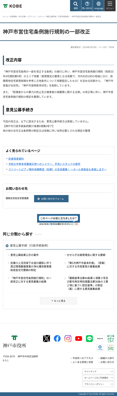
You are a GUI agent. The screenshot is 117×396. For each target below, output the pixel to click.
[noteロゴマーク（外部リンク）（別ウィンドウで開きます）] (100, 338)
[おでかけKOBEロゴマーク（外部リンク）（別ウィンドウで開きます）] (110, 347)
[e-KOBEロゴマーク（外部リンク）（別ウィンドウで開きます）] (100, 347)
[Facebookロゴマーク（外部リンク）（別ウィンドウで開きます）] (57, 338)
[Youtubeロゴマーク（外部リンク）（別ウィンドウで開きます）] (78, 338)
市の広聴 (22, 16)
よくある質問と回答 (83, 362)
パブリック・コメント (35, 16)
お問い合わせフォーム (52, 198)
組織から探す (107, 358)
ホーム (5, 16)
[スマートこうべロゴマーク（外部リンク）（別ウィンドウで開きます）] (110, 338)
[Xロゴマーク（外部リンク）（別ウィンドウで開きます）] (46, 338)
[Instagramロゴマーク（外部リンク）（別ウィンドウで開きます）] (67, 338)
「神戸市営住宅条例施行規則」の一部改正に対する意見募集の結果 (31, 279)
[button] (75, 5)
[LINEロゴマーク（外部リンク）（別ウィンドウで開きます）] (89, 338)
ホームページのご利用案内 (96, 377)
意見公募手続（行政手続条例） (58, 16)
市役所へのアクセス (83, 358)
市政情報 (13, 16)
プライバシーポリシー (94, 384)
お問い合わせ (107, 362)
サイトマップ (90, 371)
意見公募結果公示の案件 (24, 255)
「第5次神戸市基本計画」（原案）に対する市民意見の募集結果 (87, 264)
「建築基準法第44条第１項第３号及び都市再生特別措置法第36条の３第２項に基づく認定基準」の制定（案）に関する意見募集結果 (87, 283)
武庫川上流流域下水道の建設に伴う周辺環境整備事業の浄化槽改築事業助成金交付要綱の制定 (31, 266)
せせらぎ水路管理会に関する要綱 (86, 255)
